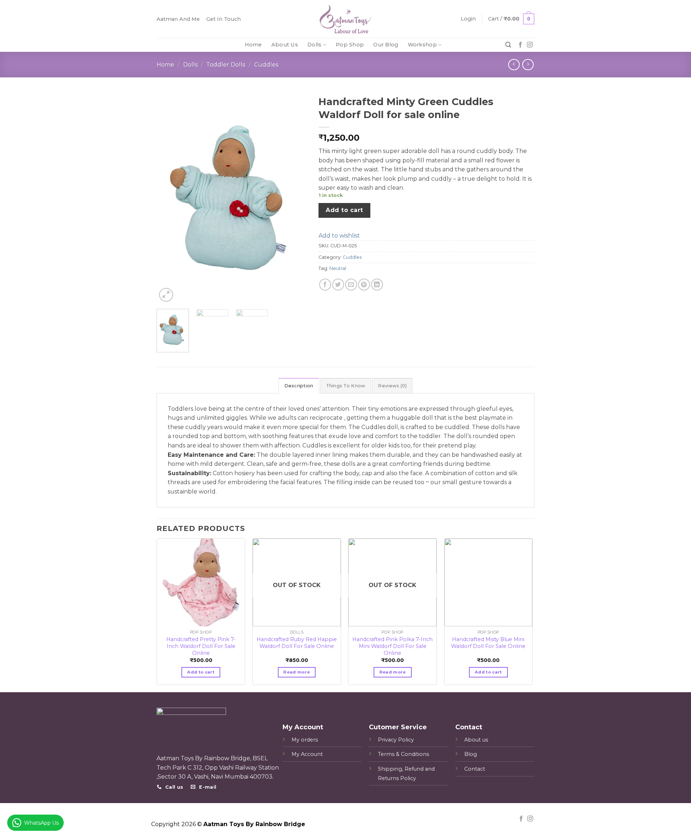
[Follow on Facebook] (520, 45)
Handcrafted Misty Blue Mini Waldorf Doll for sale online (488, 642)
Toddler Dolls (225, 64)
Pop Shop (350, 44)
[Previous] (168, 198)
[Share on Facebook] (325, 284)
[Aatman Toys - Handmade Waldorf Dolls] (345, 18)
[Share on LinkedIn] (377, 284)
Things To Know (346, 385)
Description (298, 385)
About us (476, 739)
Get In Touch (223, 19)
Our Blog (385, 44)
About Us (284, 44)
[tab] (299, 385)
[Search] (508, 45)
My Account (307, 754)
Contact (474, 769)
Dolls (314, 44)
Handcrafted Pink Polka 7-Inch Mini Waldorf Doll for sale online (392, 642)
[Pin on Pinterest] (364, 284)
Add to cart (344, 210)
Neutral (337, 268)
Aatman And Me (178, 19)
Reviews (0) (392, 385)
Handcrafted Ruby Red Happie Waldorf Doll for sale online (297, 642)
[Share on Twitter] (338, 284)
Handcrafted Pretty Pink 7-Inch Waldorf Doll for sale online (201, 642)
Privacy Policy (396, 739)
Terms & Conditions (403, 754)
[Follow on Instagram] (530, 45)
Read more (296, 672)
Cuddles (266, 64)
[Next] (295, 198)
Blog (470, 754)
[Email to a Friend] (351, 284)
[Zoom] (166, 295)
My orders (305, 739)
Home (253, 44)
